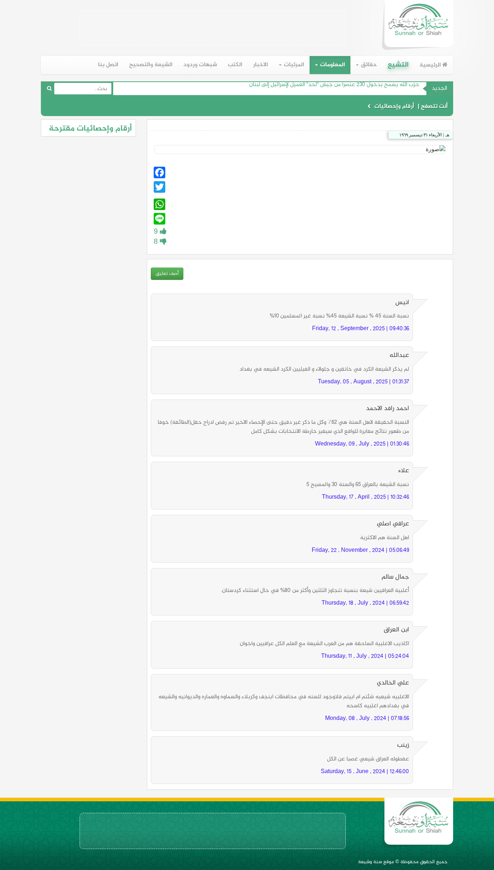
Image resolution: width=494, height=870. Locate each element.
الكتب (235, 65)
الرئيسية (431, 65)
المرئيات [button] (293, 65)
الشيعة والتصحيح (151, 65)
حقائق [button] (368, 65)
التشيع (398, 65)
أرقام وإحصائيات (394, 106)
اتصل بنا (108, 65)
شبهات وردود (200, 65)
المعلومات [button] (332, 65)
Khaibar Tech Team (394, 89)
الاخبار (260, 65)
